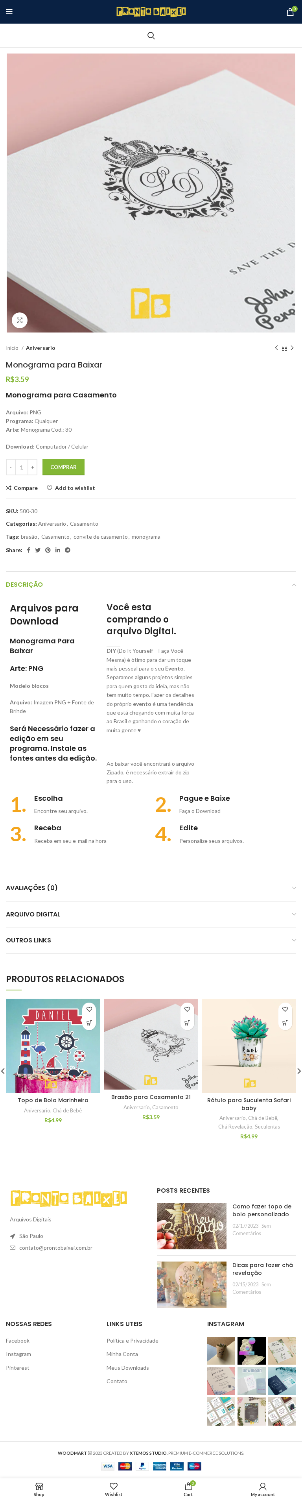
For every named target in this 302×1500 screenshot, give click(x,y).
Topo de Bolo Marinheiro (53, 1100)
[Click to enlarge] (20, 320)
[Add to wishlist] (89, 1009)
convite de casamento (101, 536)
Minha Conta (122, 1353)
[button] (89, 1023)
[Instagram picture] (221, 1351)
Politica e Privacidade (132, 1340)
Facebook (17, 1340)
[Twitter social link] (38, 550)
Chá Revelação (235, 1126)
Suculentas (267, 1126)
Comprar (63, 467)
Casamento (84, 523)
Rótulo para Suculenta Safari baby (249, 1104)
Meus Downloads (128, 1367)
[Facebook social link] (28, 550)
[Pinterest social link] (48, 550)
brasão (29, 536)
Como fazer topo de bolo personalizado (261, 1210)
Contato (117, 1381)
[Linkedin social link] (58, 550)
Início (13, 348)
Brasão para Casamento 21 (151, 1097)
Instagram (18, 1353)
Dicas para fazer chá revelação (262, 1269)
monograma (146, 536)
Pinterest (17, 1367)
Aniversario (40, 348)
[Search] (151, 35)
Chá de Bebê (67, 1110)
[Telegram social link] (68, 550)
